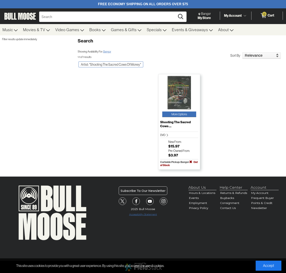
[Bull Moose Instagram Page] (163, 201)
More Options (179, 114)
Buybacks (227, 198)
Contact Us (228, 208)
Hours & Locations (202, 193)
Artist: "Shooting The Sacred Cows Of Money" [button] (111, 64)
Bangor (107, 51)
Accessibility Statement (143, 214)
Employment (198, 203)
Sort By (235, 55)
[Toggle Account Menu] (244, 15)
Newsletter (259, 208)
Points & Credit (261, 203)
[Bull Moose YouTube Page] (150, 201)
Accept (268, 265)
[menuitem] (10, 29)
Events (194, 198)
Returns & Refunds (233, 193)
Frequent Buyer (262, 198)
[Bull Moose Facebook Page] (136, 201)
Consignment (229, 203)
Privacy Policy (198, 208)
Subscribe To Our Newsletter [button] (143, 191)
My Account (233, 15)
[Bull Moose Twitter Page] (122, 201)
